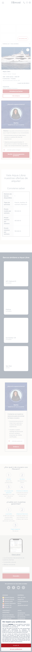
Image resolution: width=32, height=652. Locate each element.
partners (10, 624)
